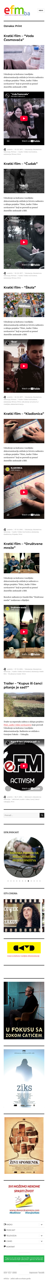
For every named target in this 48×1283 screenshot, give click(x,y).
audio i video (25, 799)
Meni (41, 10)
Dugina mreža (24, 856)
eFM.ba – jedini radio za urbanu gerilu (17, 1279)
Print (19, 154)
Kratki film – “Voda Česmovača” (19, 38)
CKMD (14, 1272)
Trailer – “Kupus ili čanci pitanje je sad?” (23, 685)
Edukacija (28, 149)
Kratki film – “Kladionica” (24, 414)
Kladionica (7, 534)
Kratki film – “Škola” (20, 287)
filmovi (14, 154)
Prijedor (15, 534)
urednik (10, 149)
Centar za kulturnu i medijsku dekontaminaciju (23, 956)
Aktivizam (28, 797)
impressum (33, 1272)
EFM (5, 1272)
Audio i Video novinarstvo (27, 152)
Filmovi (13, 152)
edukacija (7, 154)
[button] (5, 915)
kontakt (41, 1272)
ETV (9, 1272)
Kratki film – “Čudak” (21, 164)
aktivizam (16, 799)
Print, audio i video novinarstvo (17, 725)
